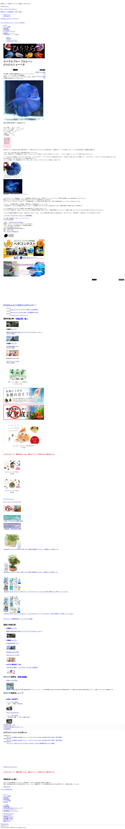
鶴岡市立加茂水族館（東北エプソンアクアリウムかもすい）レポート (24, 332)
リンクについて (7, 815)
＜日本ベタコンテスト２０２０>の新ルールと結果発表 (23, 309)
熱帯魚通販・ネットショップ (11, 811)
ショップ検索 (6, 26)
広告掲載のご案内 (8, 818)
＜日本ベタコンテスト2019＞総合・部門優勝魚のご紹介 (23, 312)
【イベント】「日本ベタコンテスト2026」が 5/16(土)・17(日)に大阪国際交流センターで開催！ (30, 743)
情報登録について (8, 816)
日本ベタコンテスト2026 (12, 361)
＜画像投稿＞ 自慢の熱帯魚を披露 (12, 528)
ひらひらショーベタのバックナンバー (18, 305)
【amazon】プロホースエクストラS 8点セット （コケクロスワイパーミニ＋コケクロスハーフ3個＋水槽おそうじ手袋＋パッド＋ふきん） (38, 613)
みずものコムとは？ (8, 813)
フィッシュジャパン (12, 712)
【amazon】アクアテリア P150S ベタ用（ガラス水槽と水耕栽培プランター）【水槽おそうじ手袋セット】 (30, 572)
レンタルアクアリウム (9, 31)
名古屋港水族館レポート (12, 346)
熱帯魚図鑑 (6, 30)
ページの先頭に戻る (7, 789)
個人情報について (8, 819)
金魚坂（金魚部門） (12, 699)
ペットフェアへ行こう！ (9, 809)
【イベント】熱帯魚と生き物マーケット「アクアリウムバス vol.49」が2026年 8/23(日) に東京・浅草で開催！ (34, 737)
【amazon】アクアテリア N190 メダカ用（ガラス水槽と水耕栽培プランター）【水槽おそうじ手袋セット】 (31, 549)
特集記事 (5, 28)
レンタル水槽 (6, 800)
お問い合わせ (6, 16)
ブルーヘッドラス (11, 680)
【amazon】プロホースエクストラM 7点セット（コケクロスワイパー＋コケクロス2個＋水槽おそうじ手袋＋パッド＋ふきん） (36, 591)
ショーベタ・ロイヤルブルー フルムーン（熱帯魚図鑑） (18, 215)
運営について (6, 821)
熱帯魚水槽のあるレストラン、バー (12, 808)
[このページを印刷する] (40, 78)
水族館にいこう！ (11, 628)
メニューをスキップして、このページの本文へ (13, 22)
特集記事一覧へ (22, 319)
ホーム (5, 25)
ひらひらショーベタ (11, 40)
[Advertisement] (14, 293)
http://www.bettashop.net (12, 231)
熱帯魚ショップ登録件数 (7, 11)
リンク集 (5, 805)
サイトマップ (6, 14)
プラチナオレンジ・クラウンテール (18, 315)
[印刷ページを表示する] (40, 73)
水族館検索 (6, 806)
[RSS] (20, 11)
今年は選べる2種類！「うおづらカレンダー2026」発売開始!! (22, 667)
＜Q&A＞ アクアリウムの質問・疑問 (13, 521)
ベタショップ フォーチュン (16, 222)
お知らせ (5, 33)
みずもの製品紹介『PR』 (14, 664)
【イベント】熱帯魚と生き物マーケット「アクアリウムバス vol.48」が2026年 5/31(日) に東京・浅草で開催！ (34, 740)
